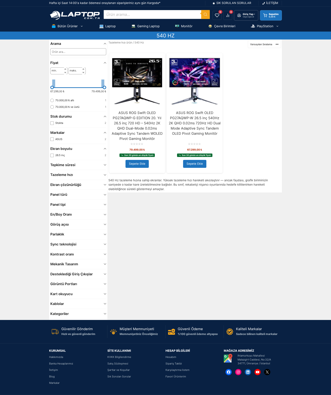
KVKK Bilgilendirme (119, 357)
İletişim (53, 370)
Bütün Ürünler (68, 26)
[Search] (205, 14)
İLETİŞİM (272, 3)
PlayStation (265, 26)
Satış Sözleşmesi (117, 363)
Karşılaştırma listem (177, 370)
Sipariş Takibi (174, 363)
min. (54, 70)
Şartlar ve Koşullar (118, 370)
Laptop (110, 26)
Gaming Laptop (148, 26)
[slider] (52, 87)
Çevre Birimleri (224, 26)
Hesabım (171, 357)
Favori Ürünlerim (176, 376)
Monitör (187, 26)
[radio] (78, 100)
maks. (73, 70)
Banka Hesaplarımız (61, 363)
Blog (52, 376)
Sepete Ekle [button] (137, 163)
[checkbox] (78, 123)
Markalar (54, 382)
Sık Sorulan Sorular (119, 376)
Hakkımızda (56, 357)
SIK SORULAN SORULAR (233, 3)
